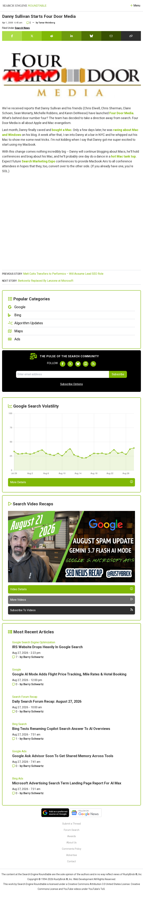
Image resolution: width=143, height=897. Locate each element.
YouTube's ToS (96, 889)
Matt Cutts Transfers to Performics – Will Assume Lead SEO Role (63, 273)
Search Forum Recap (24, 696)
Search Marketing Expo (38, 161)
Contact (71, 861)
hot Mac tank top (123, 156)
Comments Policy (71, 848)
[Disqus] (71, 223)
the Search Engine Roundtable (35, 874)
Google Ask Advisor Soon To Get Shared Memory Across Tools (62, 756)
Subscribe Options (71, 384)
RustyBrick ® (61, 879)
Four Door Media (121, 113)
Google (16, 669)
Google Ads (19, 751)
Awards (71, 836)
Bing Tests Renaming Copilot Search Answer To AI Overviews (61, 729)
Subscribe (118, 374)
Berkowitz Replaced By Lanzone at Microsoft (45, 280)
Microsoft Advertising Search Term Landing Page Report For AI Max (66, 783)
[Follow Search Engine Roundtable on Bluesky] (78, 364)
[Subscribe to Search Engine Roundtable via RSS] (93, 364)
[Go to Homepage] (24, 5)
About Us (71, 842)
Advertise (71, 855)
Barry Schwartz (33, 657)
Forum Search (71, 830)
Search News (22, 28)
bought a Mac (62, 130)
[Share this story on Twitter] (32, 36)
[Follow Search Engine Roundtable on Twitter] (70, 364)
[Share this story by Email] (111, 36)
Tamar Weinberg (47, 22)
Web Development (83, 879)
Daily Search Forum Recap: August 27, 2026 (46, 701)
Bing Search (19, 724)
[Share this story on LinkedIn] (71, 36)
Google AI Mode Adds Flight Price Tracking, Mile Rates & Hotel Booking (69, 674)
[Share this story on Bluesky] (91, 36)
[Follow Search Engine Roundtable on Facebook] (62, 364)
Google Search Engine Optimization (33, 642)
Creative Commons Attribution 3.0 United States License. (99, 884)
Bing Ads (17, 778)
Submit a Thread (71, 823)
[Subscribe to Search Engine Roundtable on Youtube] (85, 364)
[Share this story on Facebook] (12, 36)
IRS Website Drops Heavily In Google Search (47, 647)
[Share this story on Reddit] (52, 36)
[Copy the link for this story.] (131, 36)
